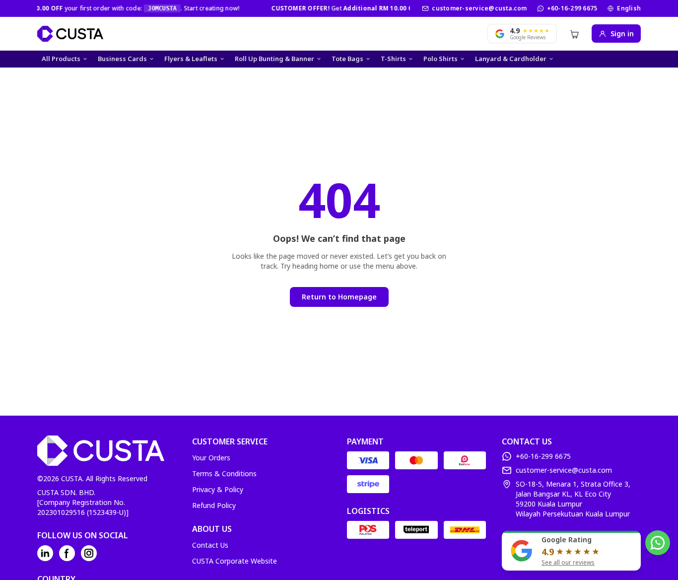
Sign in (622, 33)
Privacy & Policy (217, 489)
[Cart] (574, 33)
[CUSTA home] (70, 34)
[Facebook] (67, 553)
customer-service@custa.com (479, 8)
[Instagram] (89, 553)
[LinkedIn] (45, 553)
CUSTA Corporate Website (234, 561)
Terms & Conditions (224, 473)
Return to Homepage (339, 296)
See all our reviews (568, 563)
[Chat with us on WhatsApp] (657, 542)
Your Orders (211, 457)
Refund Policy (214, 505)
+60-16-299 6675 (572, 8)
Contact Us (210, 545)
